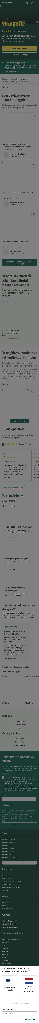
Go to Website (30, 1019)
